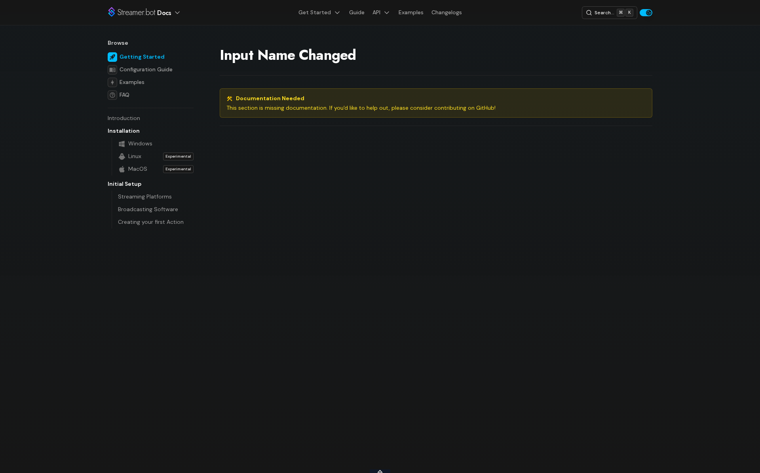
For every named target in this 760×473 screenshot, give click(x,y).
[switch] (646, 12)
